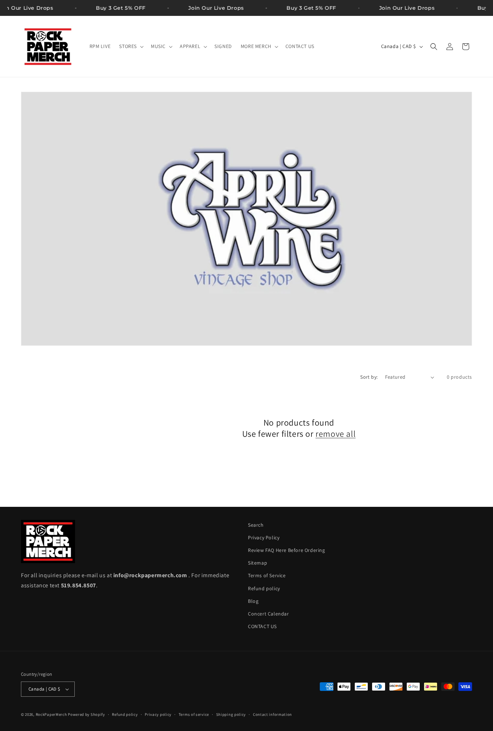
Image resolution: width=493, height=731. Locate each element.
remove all (335, 433)
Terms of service (194, 714)
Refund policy (264, 588)
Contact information (272, 714)
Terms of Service (267, 575)
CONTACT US (262, 626)
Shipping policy (231, 714)
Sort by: (369, 377)
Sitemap (257, 563)
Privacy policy (158, 714)
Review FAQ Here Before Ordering (286, 550)
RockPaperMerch (51, 714)
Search (256, 525)
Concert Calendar (268, 613)
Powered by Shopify (86, 714)
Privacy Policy (263, 537)
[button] (131, 46)
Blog (253, 601)
